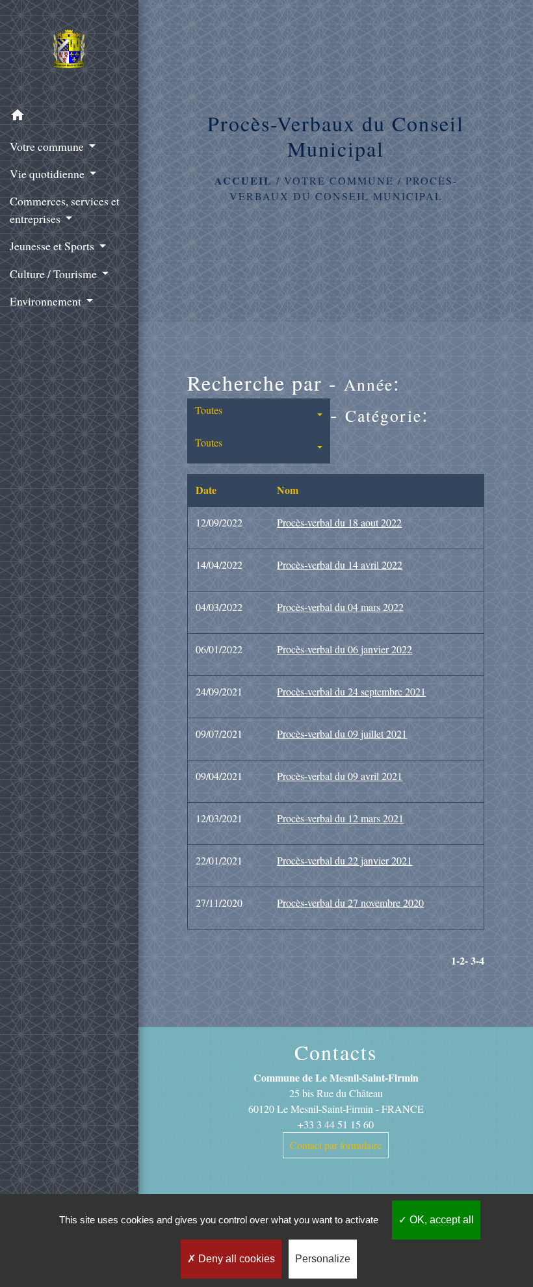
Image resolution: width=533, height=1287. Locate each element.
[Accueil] (69, 51)
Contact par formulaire (336, 1145)
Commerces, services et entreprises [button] (65, 209)
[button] (69, 117)
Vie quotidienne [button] (48, 173)
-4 (480, 960)
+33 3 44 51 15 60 (336, 1124)
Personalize (322, 1258)
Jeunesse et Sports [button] (53, 246)
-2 (460, 960)
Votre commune (339, 180)
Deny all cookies (235, 1258)
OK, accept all (440, 1219)
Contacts (335, 1052)
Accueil (243, 180)
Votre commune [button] (48, 146)
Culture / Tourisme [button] (54, 273)
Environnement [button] (47, 301)
